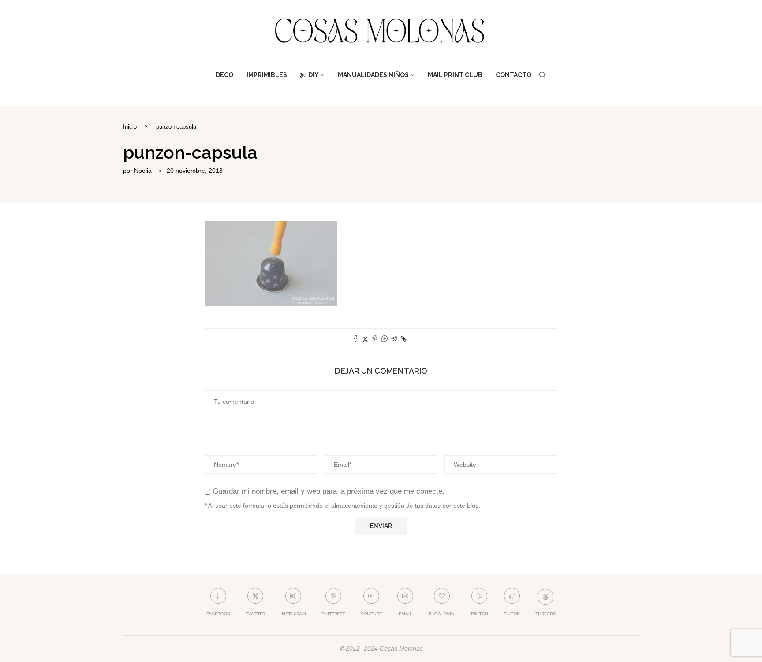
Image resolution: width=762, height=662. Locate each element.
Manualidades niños (373, 74)
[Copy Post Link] (404, 338)
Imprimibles (267, 74)
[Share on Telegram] (394, 339)
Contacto (513, 74)
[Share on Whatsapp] (384, 339)
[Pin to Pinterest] (375, 339)
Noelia (143, 170)
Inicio (130, 126)
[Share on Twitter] (365, 339)
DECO (224, 74)
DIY (313, 74)
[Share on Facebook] (355, 339)
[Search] (542, 75)
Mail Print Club (455, 74)
